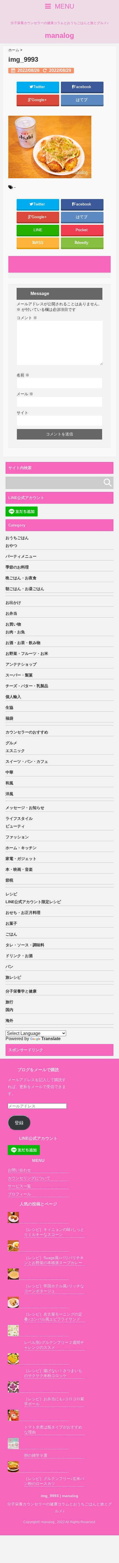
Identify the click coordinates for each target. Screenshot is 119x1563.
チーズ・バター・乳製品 (27, 686)
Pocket (82, 230)
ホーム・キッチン (21, 848)
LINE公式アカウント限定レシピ (33, 902)
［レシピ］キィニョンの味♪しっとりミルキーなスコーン (54, 1232)
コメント (27, 318)
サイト (22, 412)
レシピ (11, 894)
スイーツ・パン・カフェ (27, 761)
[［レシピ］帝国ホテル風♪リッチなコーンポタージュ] (38, 1274)
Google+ (40, 100)
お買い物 (13, 624)
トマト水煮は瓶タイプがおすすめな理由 (53, 1429)
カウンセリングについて (29, 1178)
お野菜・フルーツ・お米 (27, 653)
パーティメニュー (21, 556)
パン (9, 966)
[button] (49, 147)
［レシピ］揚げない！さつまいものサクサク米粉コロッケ (53, 1373)
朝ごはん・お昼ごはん (25, 589)
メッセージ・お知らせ (25, 807)
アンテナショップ (21, 664)
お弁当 (11, 613)
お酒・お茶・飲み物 (23, 642)
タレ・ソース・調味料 (25, 945)
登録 (19, 1122)
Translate (51, 1038)
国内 (9, 1009)
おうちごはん (17, 538)
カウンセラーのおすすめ (27, 732)
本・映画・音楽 (19, 869)
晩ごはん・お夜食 (21, 578)
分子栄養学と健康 (21, 991)
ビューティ (15, 826)
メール (25, 394)
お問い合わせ (19, 1170)
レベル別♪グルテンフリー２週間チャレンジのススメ (54, 1345)
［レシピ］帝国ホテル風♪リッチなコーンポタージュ (54, 1288)
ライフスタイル (19, 818)
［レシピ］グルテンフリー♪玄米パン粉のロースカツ (54, 1481)
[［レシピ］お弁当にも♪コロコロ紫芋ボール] (38, 1387)
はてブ (82, 100)
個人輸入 (13, 696)
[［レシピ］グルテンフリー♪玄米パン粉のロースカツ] (38, 1466)
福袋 (9, 718)
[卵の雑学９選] (38, 1443)
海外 (9, 1020)
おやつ (11, 545)
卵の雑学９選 (35, 1455)
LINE (37, 230)
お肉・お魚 (15, 632)
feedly (83, 243)
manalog (59, 35)
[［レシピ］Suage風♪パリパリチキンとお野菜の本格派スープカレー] (38, 1246)
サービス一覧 (19, 1186)
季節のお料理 (17, 567)
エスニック (15, 750)
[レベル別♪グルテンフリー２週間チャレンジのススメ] (38, 1330)
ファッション (17, 837)
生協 (9, 707)
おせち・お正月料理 (23, 912)
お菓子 (11, 923)
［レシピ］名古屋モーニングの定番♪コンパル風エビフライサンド (53, 1316)
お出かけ (13, 602)
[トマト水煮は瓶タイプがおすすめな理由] (38, 1415)
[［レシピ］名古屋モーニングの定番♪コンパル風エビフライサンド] (38, 1302)
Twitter (39, 87)
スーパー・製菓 (19, 675)
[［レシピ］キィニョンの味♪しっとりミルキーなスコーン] (38, 1217)
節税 (9, 880)
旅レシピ (13, 977)
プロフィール (19, 1194)
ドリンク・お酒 (19, 956)
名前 (23, 375)
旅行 (9, 1002)
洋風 (9, 794)
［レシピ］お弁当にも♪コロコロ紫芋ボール (54, 1401)
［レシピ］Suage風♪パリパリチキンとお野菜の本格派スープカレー (54, 1260)
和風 (9, 783)
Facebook (83, 87)
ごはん (11, 934)
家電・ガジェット (21, 858)
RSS (39, 243)
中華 (9, 772)
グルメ (11, 743)
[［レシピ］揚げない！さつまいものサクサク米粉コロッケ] (38, 1359)
